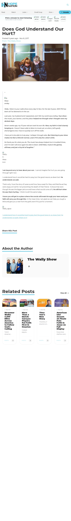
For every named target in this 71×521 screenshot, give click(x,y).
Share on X (23, 218)
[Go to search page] (68, 5)
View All (63, 293)
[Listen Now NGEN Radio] (56, 18)
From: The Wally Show (11, 41)
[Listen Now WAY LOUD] (63, 18)
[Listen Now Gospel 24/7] (50, 18)
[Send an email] (29, 266)
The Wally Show (42, 259)
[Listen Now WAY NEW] (36, 18)
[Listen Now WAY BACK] (43, 18)
